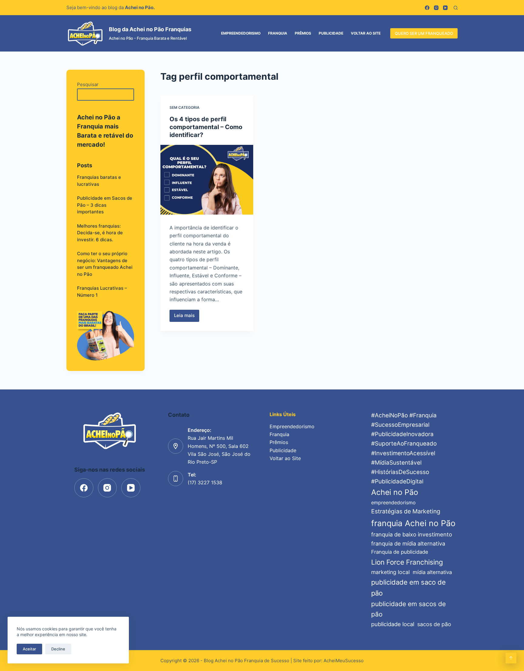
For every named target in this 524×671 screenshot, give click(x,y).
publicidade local (392, 624)
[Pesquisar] (456, 8)
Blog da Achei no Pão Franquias (150, 29)
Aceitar (29, 648)
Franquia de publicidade (399, 552)
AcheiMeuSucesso (344, 660)
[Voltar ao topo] (511, 658)
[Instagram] (436, 7)
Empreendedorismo (240, 33)
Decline (58, 648)
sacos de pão (434, 624)
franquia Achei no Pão (413, 523)
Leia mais (186, 317)
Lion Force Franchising (407, 562)
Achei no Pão (394, 492)
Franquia (277, 33)
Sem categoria (185, 107)
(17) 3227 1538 (205, 482)
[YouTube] (445, 7)
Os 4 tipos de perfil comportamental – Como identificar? (206, 127)
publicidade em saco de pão (408, 587)
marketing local (390, 572)
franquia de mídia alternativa (408, 543)
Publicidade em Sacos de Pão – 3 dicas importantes (104, 205)
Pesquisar (88, 84)
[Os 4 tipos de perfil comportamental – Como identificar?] (207, 180)
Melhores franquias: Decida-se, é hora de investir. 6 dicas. (100, 232)
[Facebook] (427, 7)
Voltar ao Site (366, 33)
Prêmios (303, 33)
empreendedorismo (393, 502)
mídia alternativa (432, 572)
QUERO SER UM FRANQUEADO (424, 33)
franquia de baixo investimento (411, 534)
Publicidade (331, 33)
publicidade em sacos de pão (408, 609)
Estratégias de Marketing (405, 511)
